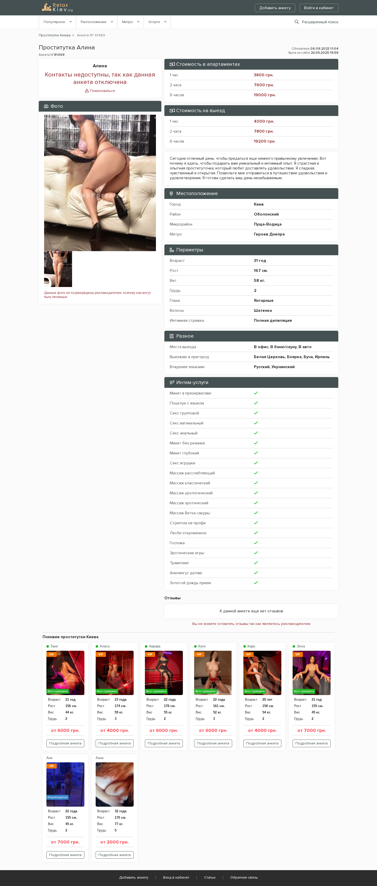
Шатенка (263, 310)
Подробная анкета (65, 743)
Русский (262, 366)
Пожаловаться (102, 91)
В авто (305, 346)
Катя (201, 646)
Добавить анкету (275, 7)
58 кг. (259, 280)
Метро (127, 22)
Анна (99, 758)
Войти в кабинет (319, 7)
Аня (49, 758)
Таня (53, 646)
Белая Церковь (269, 356)
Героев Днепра (269, 234)
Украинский (283, 366)
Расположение (93, 22)
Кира (250, 646)
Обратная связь (244, 877)
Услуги (154, 22)
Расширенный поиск (320, 22)
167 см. (261, 270)
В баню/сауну (283, 346)
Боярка (294, 356)
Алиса (104, 646)
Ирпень (322, 356)
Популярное (54, 22)
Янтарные (264, 300)
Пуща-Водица (268, 224)
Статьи (209, 877)
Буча (308, 356)
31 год (260, 260)
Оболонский (266, 214)
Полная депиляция (273, 320)
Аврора (154, 646)
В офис (261, 346)
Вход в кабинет (176, 877)
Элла (300, 646)
